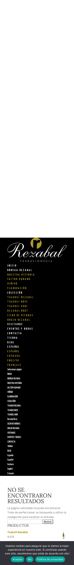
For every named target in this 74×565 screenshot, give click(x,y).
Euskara (13, 356)
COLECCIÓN (15, 293)
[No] (69, 553)
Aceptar (17, 559)
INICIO (12, 265)
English (13, 360)
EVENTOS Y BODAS (20, 329)
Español (13, 347)
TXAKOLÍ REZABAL (20, 297)
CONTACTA (14, 333)
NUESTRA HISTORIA (21, 274)
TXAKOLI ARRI (17, 306)
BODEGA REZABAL (19, 270)
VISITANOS (15, 324)
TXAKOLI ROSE (17, 301)
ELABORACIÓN (17, 288)
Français (14, 365)
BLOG (10, 342)
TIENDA (12, 338)
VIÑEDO (12, 283)
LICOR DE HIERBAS (20, 315)
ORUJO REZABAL (18, 320)
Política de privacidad (50, 559)
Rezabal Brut (17, 311)
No (30, 559)
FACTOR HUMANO (19, 279)
